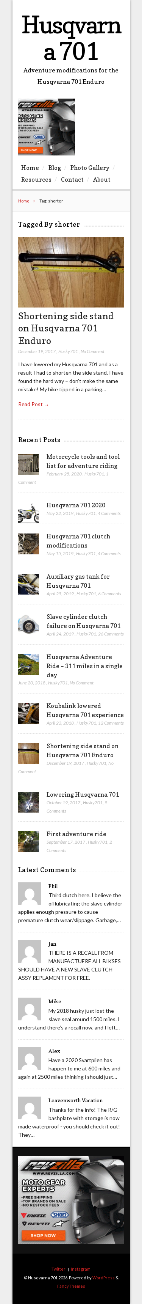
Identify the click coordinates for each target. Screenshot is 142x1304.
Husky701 (68, 351)
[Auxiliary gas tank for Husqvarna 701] (28, 584)
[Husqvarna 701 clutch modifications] (28, 544)
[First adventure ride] (28, 841)
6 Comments (109, 593)
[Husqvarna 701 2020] (28, 513)
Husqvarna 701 (70, 38)
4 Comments (109, 513)
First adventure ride (76, 834)
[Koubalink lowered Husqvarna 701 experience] (28, 713)
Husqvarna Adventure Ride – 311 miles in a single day (85, 666)
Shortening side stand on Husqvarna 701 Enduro (66, 328)
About (102, 179)
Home (30, 167)
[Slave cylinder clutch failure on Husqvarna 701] (28, 624)
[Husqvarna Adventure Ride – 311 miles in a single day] (28, 664)
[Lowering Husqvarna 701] (28, 802)
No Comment (93, 351)
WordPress (103, 1277)
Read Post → (33, 404)
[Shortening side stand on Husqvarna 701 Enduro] (71, 305)
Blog (54, 167)
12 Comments (111, 723)
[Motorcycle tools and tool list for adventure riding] (28, 464)
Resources (36, 179)
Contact (72, 179)
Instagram (81, 1268)
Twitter (58, 1268)
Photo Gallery (89, 167)
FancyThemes (71, 1286)
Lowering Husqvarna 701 (83, 794)
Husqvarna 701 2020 (76, 505)
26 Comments (111, 634)
